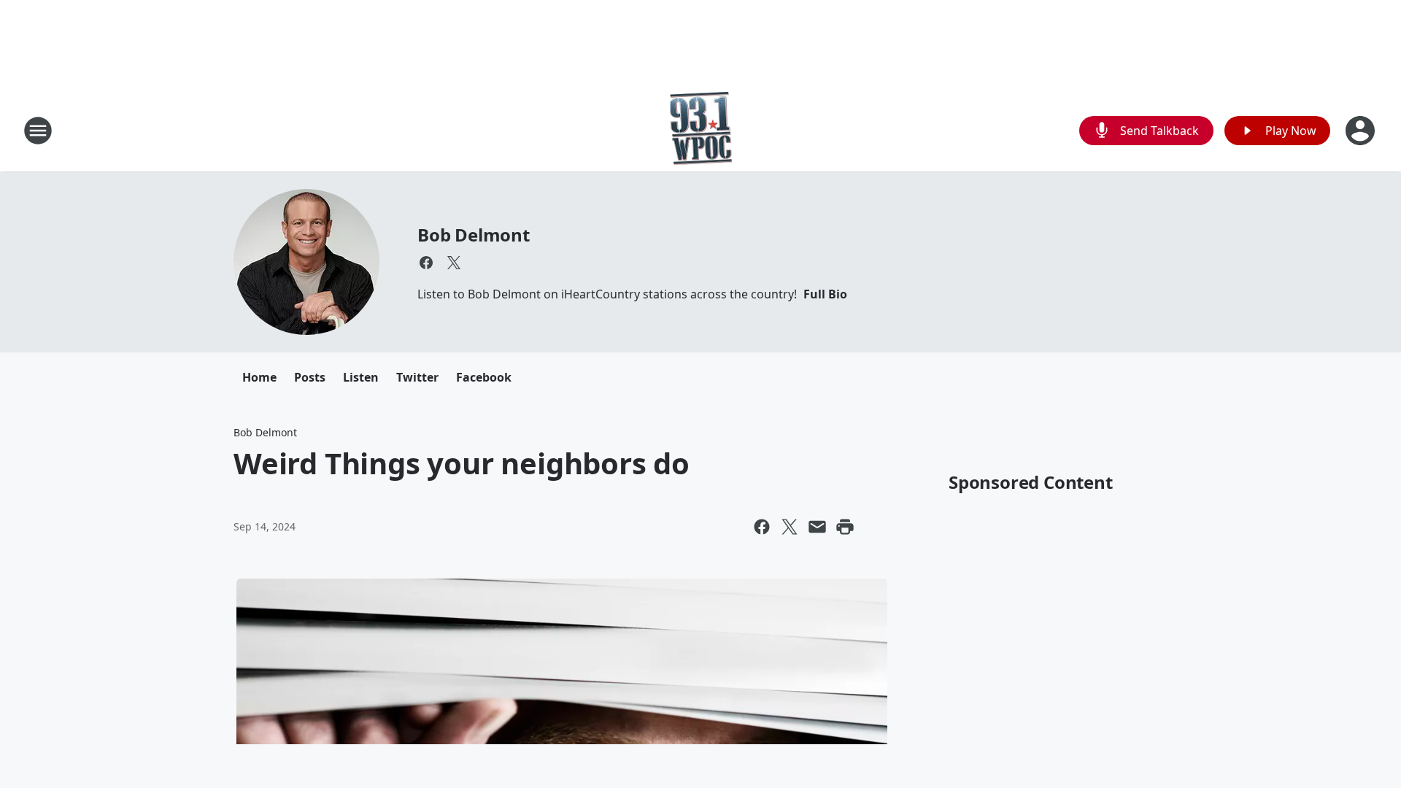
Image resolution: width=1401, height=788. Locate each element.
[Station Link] (701, 130)
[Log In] (1362, 130)
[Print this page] (845, 527)
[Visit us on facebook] (426, 262)
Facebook (484, 377)
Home (259, 377)
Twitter (417, 377)
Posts (309, 377)
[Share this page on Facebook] (762, 527)
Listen (361, 377)
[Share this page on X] (789, 527)
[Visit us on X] (454, 262)
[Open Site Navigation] (38, 130)
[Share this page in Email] (817, 527)
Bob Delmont (473, 235)
